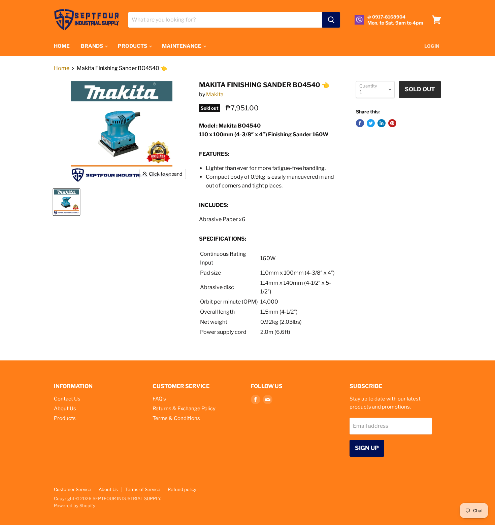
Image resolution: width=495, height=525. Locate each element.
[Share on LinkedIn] (381, 123)
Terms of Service (142, 489)
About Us (65, 409)
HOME (62, 46)
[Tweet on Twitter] (371, 123)
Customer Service (72, 489)
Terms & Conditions (176, 418)
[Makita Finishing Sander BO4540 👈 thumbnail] (66, 202)
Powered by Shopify (74, 505)
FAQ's (159, 399)
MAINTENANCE (182, 46)
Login (431, 46)
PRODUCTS (133, 46)
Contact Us (67, 399)
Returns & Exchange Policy (184, 409)
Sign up (367, 448)
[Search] (331, 20)
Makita (215, 94)
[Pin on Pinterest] (392, 123)
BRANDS (92, 46)
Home (61, 68)
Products (65, 418)
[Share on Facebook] (360, 123)
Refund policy (182, 489)
